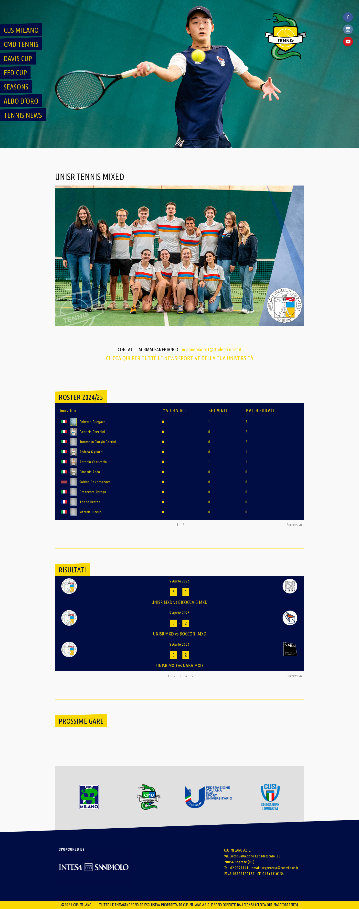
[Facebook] (348, 17)
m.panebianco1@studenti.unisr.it (211, 349)
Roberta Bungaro (92, 422)
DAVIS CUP (18, 58)
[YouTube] (348, 41)
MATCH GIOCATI (260, 410)
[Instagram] (348, 29)
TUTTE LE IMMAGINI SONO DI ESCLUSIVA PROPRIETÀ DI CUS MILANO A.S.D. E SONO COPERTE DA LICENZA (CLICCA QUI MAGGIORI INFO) (198, 905)
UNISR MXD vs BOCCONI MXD (179, 633)
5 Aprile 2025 (179, 581)
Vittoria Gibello (90, 512)
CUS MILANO (21, 30)
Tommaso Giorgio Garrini (97, 442)
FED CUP (15, 72)
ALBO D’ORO (21, 101)
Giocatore (68, 410)
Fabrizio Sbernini (92, 432)
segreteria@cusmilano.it (280, 868)
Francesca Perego (92, 492)
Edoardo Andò (89, 472)
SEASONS (16, 87)
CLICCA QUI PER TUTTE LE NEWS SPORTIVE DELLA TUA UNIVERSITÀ (179, 358)
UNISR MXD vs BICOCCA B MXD (179, 602)
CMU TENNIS (21, 44)
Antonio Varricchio (93, 462)
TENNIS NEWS (23, 115)
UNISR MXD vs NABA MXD (179, 665)
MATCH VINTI (174, 410)
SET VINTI (218, 410)
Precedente (65, 525)
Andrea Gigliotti (91, 452)
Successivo (294, 525)
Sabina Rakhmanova (95, 482)
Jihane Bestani (90, 502)
